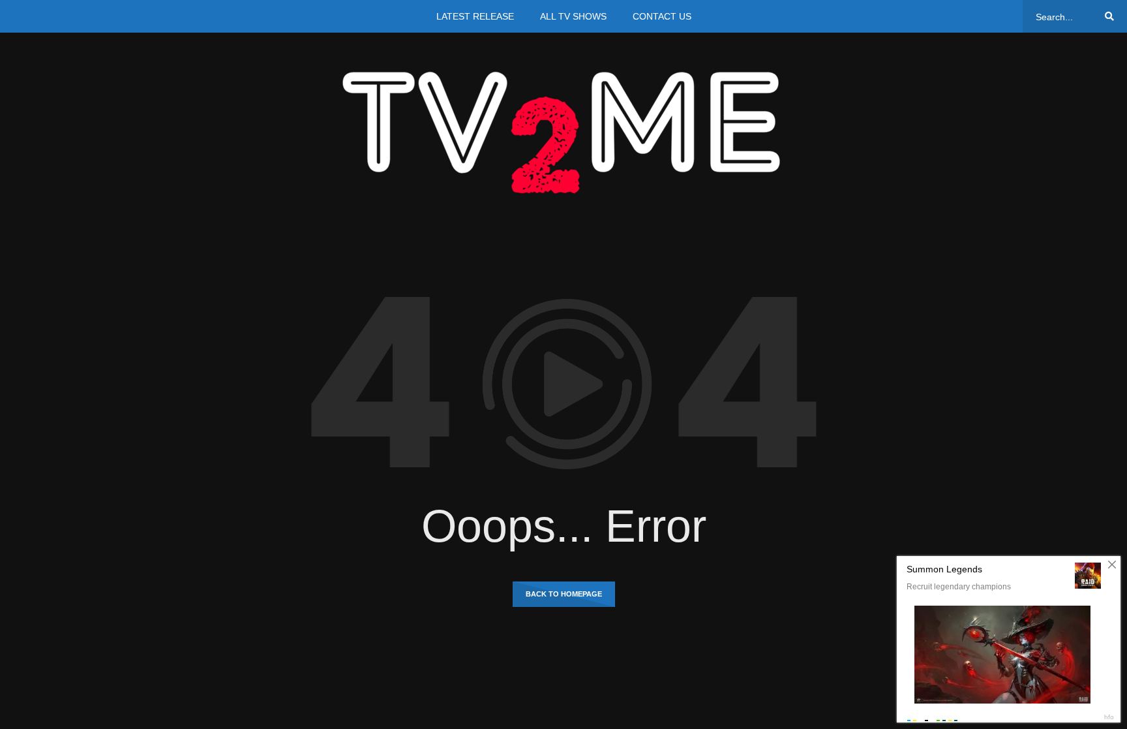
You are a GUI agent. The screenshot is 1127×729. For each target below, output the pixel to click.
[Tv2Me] (563, 132)
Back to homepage (564, 594)
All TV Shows (573, 16)
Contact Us (662, 16)
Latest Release (475, 16)
